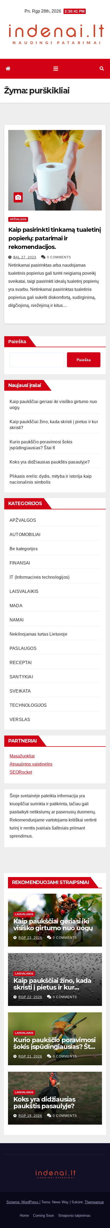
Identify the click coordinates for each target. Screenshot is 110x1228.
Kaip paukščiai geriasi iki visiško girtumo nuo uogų (53, 924)
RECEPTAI (21, 662)
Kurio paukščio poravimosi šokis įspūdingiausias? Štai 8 (54, 1046)
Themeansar (94, 1202)
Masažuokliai (22, 756)
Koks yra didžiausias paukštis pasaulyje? (50, 462)
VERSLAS (20, 719)
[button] (102, 68)
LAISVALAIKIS (24, 591)
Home (24, 1215)
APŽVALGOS (18, 219)
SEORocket (21, 772)
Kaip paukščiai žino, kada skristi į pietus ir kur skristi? (52, 987)
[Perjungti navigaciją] (56, 69)
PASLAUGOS (23, 648)
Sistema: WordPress (23, 1202)
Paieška (17, 341)
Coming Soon (43, 1215)
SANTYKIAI (21, 677)
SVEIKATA (20, 691)
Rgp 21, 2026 (30, 1056)
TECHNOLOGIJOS (28, 705)
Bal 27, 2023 (24, 257)
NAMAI (16, 620)
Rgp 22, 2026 (30, 997)
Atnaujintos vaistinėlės (31, 764)
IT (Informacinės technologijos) (39, 577)
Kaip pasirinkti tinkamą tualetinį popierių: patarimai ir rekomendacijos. (54, 238)
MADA (16, 605)
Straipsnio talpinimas (74, 1215)
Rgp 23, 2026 (30, 938)
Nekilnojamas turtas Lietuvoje (38, 634)
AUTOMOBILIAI (25, 534)
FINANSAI (20, 563)
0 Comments (59, 257)
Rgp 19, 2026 (30, 1116)
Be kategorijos (24, 548)
